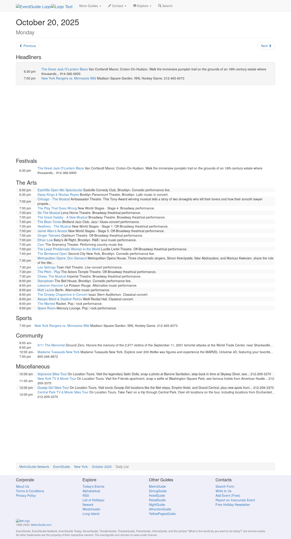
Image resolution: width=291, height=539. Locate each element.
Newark (88, 504)
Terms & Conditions (30, 491)
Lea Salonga (47, 267)
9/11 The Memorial (51, 345)
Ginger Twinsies (49, 235)
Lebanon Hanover (50, 285)
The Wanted (46, 303)
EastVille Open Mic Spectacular (60, 190)
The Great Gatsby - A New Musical (63, 217)
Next (264, 45)
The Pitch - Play (49, 271)
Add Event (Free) (228, 495)
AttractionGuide (160, 509)
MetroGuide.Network (34, 466)
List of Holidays (93, 500)
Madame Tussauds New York (59, 352)
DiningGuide (158, 491)
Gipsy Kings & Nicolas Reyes (58, 194)
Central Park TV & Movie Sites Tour (63, 392)
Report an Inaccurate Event (235, 500)
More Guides (89, 5)
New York (81, 466)
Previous (29, 45)
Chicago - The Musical (54, 199)
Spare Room (47, 308)
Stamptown (46, 280)
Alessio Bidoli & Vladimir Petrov (60, 299)
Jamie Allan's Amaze (52, 231)
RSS (86, 495)
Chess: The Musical (52, 276)
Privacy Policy (26, 495)
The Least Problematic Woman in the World (69, 249)
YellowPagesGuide (162, 513)
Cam (41, 244)
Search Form (225, 486)
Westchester (91, 509)
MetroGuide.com (41, 525)
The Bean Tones (49, 221)
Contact (117, 5)
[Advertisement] (145, 121)
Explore (142, 5)
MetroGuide (157, 486)
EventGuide (61, 466)
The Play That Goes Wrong (57, 208)
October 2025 (102, 466)
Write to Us (223, 491)
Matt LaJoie (46, 290)
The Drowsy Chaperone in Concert (63, 294)
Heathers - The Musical (54, 226)
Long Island (91, 513)
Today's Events (93, 486)
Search (167, 5)
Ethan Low (45, 240)
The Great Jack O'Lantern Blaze (64, 69)
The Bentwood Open (52, 253)
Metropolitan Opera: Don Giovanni (62, 258)
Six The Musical (49, 212)
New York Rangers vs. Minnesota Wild (68, 78)
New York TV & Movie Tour (57, 378)
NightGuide (157, 504)
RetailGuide (157, 500)
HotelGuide (157, 495)
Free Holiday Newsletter (233, 504)
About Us (22, 486)
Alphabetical (91, 491)
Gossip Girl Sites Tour (53, 387)
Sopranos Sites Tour (52, 374)
